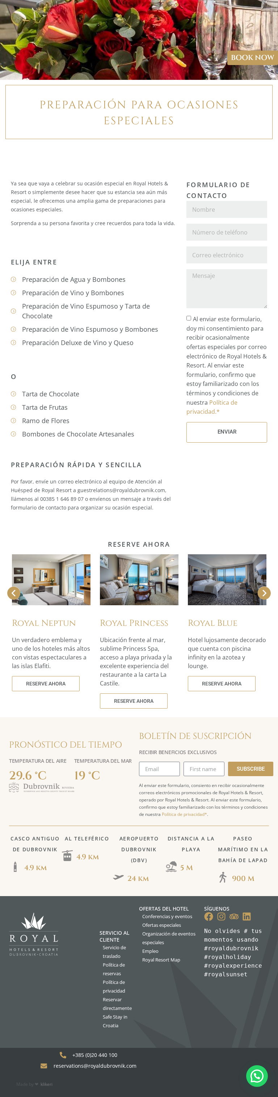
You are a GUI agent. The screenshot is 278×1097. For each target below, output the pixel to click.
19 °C (87, 776)
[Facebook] (208, 916)
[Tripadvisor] (234, 916)
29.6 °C (28, 776)
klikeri (46, 1084)
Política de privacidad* (184, 814)
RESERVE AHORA (46, 684)
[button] (257, 1076)
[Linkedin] (246, 916)
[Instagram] (221, 916)
